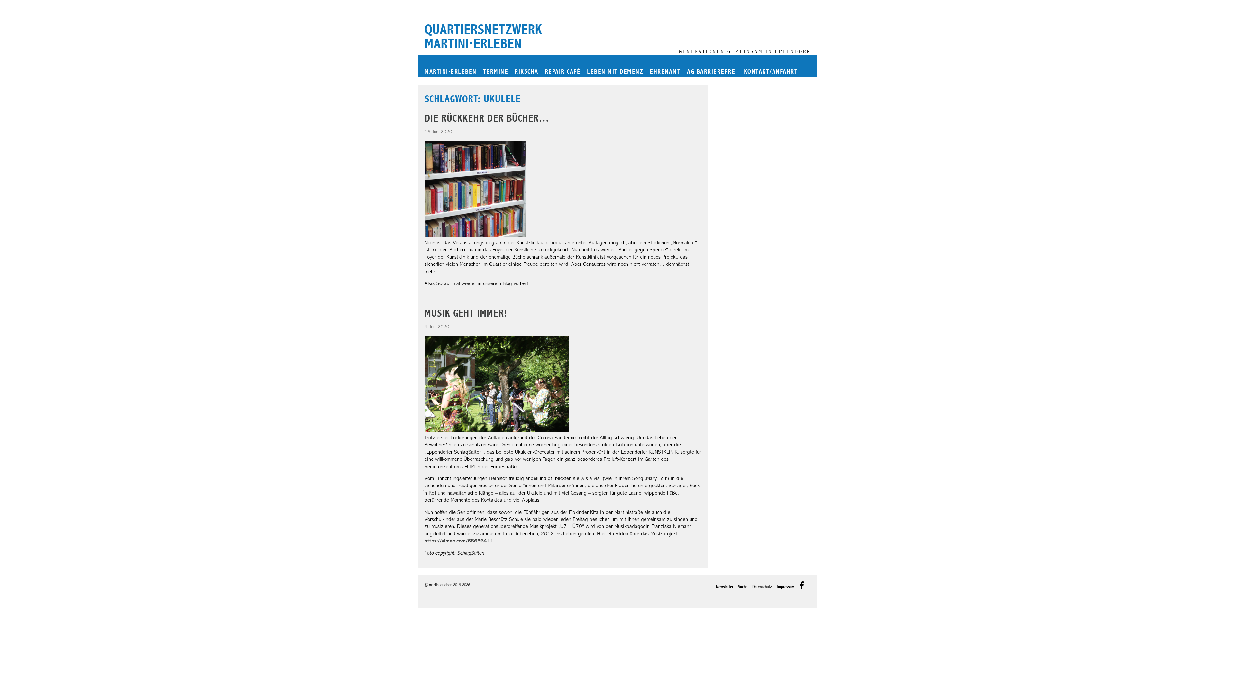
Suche (742, 586)
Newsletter (724, 586)
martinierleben (451, 72)
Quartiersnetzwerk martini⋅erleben (483, 37)
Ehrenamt (665, 72)
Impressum (785, 586)
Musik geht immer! (466, 313)
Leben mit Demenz (615, 72)
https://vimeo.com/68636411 (459, 541)
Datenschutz (762, 586)
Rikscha (526, 72)
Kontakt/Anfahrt (771, 72)
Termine (495, 72)
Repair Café (563, 72)
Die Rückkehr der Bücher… (487, 118)
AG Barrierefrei (712, 72)
